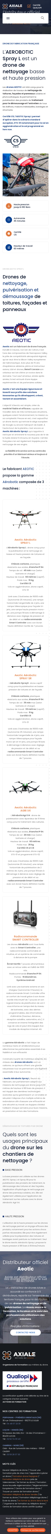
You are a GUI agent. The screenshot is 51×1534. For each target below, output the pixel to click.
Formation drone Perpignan (25, 1476)
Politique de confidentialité (32, 1530)
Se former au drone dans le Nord (33, 1500)
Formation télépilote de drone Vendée (20, 1494)
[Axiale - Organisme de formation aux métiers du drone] (12, 6)
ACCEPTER (12, 1530)
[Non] (47, 1524)
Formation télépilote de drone (16, 1479)
